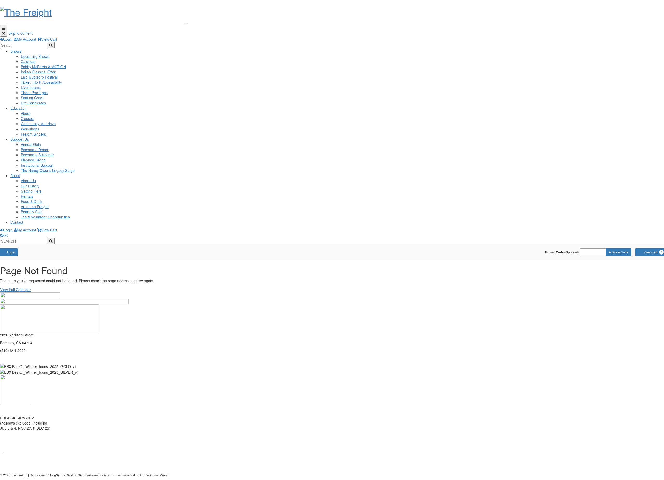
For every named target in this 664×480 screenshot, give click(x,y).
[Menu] (3, 31)
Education (18, 108)
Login (8, 39)
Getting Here (31, 191)
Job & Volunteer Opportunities (45, 217)
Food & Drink (31, 201)
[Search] (51, 45)
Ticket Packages (34, 92)
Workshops (30, 128)
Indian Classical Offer (38, 71)
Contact (16, 222)
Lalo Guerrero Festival (39, 77)
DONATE (7, 443)
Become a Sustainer (37, 154)
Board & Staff (31, 211)
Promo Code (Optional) (562, 252)
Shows (15, 51)
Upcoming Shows (35, 56)
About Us (28, 180)
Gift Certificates (33, 102)
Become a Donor (35, 149)
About (25, 113)
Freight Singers (33, 134)
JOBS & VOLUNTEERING (21, 467)
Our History (30, 185)
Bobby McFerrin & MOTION (43, 66)
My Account (26, 39)
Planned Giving (33, 160)
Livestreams (31, 87)
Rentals (27, 196)
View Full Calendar (15, 289)
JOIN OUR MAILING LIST (21, 436)
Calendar (28, 61)
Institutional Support (37, 165)
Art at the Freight (35, 206)
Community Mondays (38, 123)
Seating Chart (32, 97)
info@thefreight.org (16, 358)
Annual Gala (31, 144)
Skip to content (20, 33)
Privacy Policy (180, 475)
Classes (27, 118)
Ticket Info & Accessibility (41, 82)
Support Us (19, 139)
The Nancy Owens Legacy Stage (48, 170)
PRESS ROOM (12, 459)
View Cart (49, 39)
